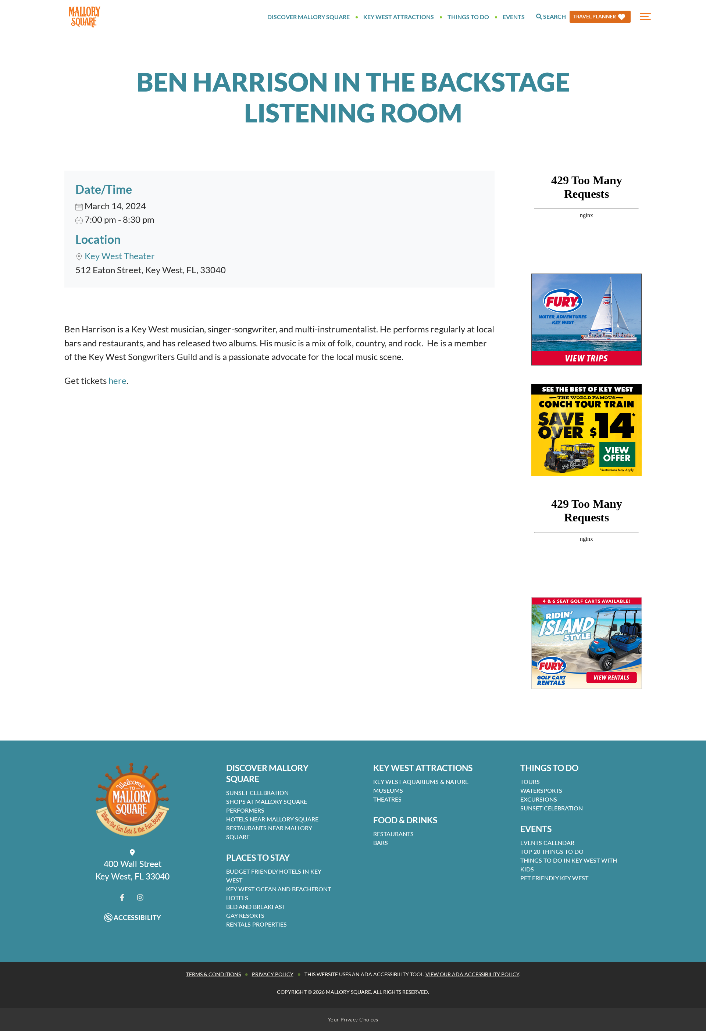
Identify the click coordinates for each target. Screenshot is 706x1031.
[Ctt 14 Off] (586, 430)
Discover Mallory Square (308, 16)
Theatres (387, 799)
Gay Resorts (245, 915)
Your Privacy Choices (353, 1019)
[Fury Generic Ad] (586, 319)
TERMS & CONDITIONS (213, 974)
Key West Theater (120, 255)
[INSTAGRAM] (140, 897)
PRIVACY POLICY (272, 974)
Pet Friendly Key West (554, 878)
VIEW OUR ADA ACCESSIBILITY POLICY (472, 974)
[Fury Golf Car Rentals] (586, 643)
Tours (530, 781)
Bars (380, 842)
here (117, 380)
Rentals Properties (256, 924)
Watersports (541, 790)
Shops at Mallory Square (266, 801)
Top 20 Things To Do (552, 851)
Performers (245, 810)
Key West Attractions (398, 16)
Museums (388, 790)
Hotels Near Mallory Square (272, 819)
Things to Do (468, 16)
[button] (600, 17)
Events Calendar (547, 842)
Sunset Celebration (257, 792)
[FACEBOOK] (122, 897)
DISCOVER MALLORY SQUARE (267, 773)
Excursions (538, 799)
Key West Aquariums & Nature (420, 781)
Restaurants (393, 834)
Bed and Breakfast (255, 906)
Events (514, 16)
